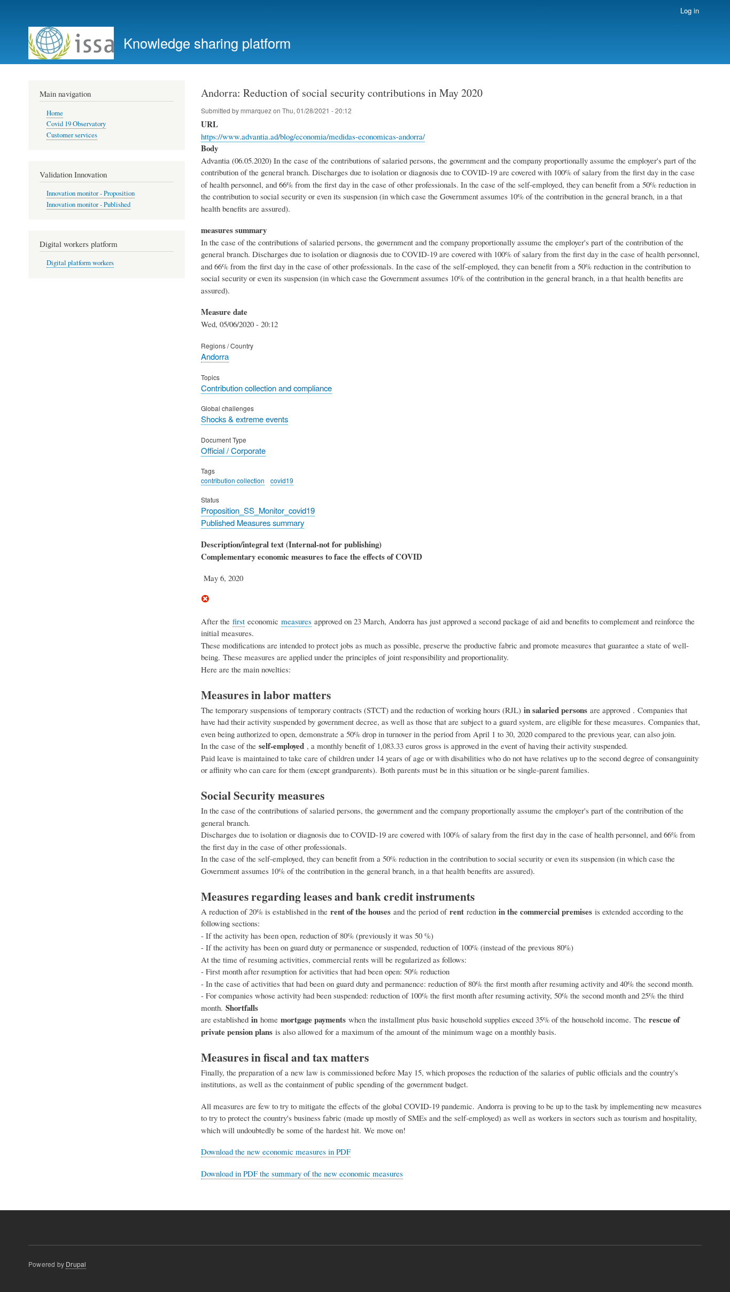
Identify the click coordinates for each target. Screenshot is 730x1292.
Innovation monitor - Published (88, 204)
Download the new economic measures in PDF (276, 1151)
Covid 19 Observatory (76, 123)
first (238, 621)
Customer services (71, 135)
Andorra (215, 356)
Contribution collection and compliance (266, 387)
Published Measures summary (252, 522)
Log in (689, 10)
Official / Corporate (233, 450)
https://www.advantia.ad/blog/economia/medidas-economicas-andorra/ (313, 136)
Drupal (76, 1263)
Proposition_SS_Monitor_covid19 (258, 510)
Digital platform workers (80, 262)
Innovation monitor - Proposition (90, 193)
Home (54, 113)
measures (296, 621)
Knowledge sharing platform (207, 42)
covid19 (281, 480)
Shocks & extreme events (244, 418)
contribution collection (233, 480)
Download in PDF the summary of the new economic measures (302, 1173)
